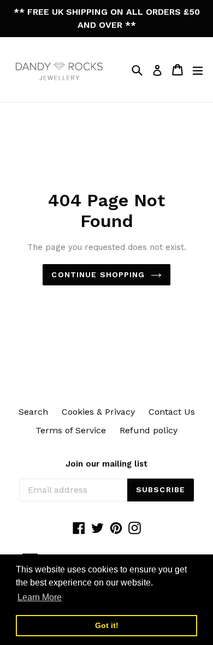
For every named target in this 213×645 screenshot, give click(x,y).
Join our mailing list (106, 464)
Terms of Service (71, 430)
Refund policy (148, 430)
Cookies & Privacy (98, 412)
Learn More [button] (39, 597)
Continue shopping (98, 274)
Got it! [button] (107, 625)
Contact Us (172, 412)
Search (33, 412)
